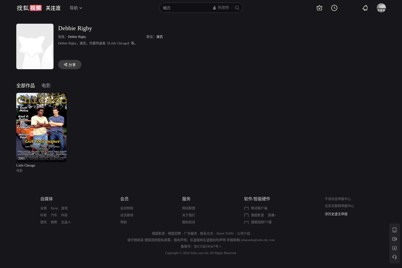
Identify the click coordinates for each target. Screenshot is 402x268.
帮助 (123, 222)
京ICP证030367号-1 (207, 246)
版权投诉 (188, 222)
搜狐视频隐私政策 (157, 240)
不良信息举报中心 (338, 199)
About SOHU (225, 233)
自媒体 (46, 199)
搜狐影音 (257, 215)
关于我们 (188, 215)
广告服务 (190, 233)
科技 (64, 215)
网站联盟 (188, 208)
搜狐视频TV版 (261, 222)
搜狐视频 (29, 8)
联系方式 (206, 233)
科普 (43, 215)
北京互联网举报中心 (339, 206)
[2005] (41, 96)
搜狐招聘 (174, 233)
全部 (43, 208)
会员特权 (126, 208)
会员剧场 (126, 215)
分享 (72, 65)
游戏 (64, 208)
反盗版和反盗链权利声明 (208, 240)
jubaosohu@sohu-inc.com (258, 240)
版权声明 (180, 240)
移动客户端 (259, 208)
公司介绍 (243, 233)
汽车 (54, 215)
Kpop (54, 208)
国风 (43, 222)
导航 (74, 8)
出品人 (66, 222)
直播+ (272, 215)
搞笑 (54, 222)
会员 (124, 199)
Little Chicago (25, 165)
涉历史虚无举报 (336, 214)
